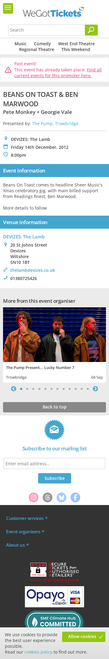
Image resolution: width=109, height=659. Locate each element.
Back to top (55, 407)
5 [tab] (45, 389)
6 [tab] (51, 389)
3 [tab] (33, 389)
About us (15, 545)
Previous (14, 389)
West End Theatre (76, 43)
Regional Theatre (36, 49)
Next (95, 389)
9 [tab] (69, 389)
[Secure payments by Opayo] (54, 606)
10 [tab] (75, 389)
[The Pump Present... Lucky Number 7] (54, 334)
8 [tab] (63, 389)
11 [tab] (81, 389)
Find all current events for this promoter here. (58, 73)
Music (21, 43)
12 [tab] (87, 389)
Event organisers (23, 531)
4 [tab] (39, 389)
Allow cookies (82, 636)
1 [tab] (21, 389)
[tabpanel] (54, 344)
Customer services (25, 518)
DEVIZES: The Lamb (24, 237)
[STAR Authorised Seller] (54, 581)
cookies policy (38, 652)
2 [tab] (27, 389)
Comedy (42, 43)
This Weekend (75, 49)
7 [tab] (57, 389)
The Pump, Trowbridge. (56, 123)
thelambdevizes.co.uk (32, 270)
